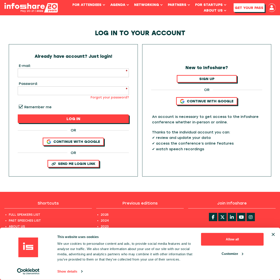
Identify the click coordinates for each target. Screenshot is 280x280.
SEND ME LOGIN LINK (76, 164)
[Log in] (272, 7)
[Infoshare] (31, 8)
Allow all (232, 239)
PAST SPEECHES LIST (25, 220)
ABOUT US (17, 226)
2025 (104, 215)
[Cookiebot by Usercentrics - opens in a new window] (28, 271)
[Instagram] (251, 217)
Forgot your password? (110, 97)
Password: (28, 84)
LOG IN (73, 118)
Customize (230, 253)
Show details (67, 271)
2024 (105, 220)
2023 (105, 226)
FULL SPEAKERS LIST (24, 215)
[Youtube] (241, 217)
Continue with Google (76, 142)
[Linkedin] (232, 217)
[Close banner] (273, 234)
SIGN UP (206, 79)
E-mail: (25, 66)
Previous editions (140, 203)
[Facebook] (213, 217)
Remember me (38, 107)
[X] (222, 217)
